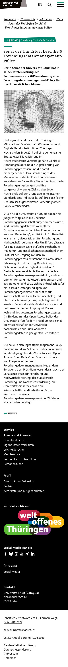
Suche (49, 4)
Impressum (11, 653)
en (40, 4)
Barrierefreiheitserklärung (20, 645)
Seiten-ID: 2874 (13, 622)
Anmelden (10, 658)
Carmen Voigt (48, 618)
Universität (27, 19)
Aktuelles (45, 19)
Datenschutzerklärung (17, 649)
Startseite (10, 19)
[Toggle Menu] (60, 4)
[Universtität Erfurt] (13, 4)
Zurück (12, 413)
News (59, 19)
